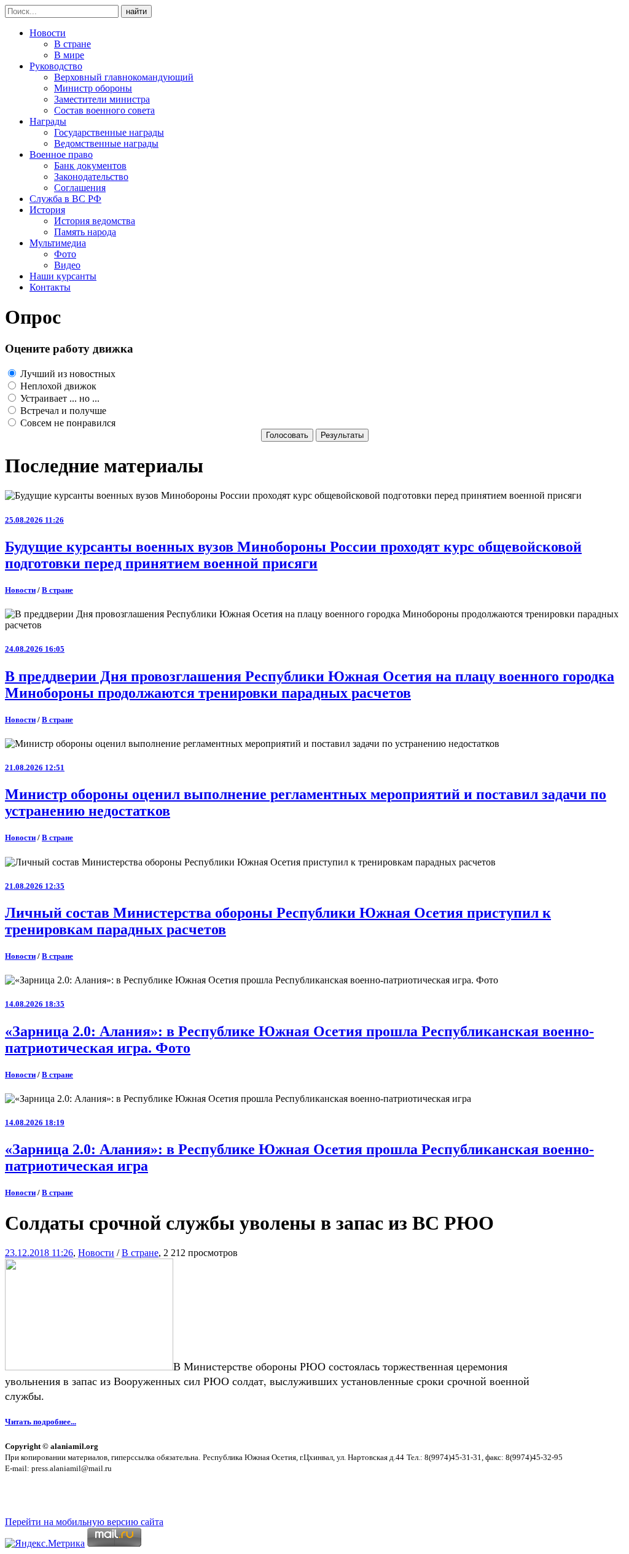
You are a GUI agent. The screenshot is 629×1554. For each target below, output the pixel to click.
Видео (67, 265)
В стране (72, 44)
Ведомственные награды (106, 143)
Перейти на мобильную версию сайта (84, 1522)
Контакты (50, 287)
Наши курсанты (62, 276)
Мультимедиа (57, 243)
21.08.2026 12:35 (34, 886)
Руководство (55, 66)
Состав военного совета (104, 110)
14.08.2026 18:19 (34, 1122)
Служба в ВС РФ (65, 198)
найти (136, 11)
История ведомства (94, 221)
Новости (47, 33)
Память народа (85, 232)
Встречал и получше (62, 410)
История (47, 210)
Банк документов (90, 165)
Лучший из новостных (66, 374)
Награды (47, 121)
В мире (69, 55)
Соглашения (80, 187)
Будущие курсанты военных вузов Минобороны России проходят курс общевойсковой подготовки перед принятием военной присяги (293, 555)
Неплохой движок (57, 386)
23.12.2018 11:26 (39, 1252)
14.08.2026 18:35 (34, 1004)
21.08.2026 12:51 (34, 767)
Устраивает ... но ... (59, 398)
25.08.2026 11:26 (34, 520)
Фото (65, 254)
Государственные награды (109, 132)
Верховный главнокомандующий (123, 77)
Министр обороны (93, 88)
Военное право (61, 154)
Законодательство (91, 176)
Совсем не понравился (66, 423)
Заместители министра (102, 99)
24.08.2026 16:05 (34, 649)
